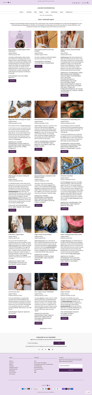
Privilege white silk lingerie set (68, 88)
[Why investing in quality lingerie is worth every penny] (19, 39)
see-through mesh (39, 320)
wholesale (80, 90)
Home (41, 15)
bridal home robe (68, 74)
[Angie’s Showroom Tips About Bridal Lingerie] (72, 39)
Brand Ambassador (38, 367)
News (44, 15)
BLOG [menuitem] (61, 12)
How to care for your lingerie (40, 362)
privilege (24, 146)
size (76, 88)
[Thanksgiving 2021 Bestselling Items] (72, 109)
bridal (62, 74)
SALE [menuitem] (47, 12)
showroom (17, 139)
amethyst (37, 141)
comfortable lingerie (39, 63)
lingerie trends (70, 85)
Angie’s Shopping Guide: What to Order (71, 234)
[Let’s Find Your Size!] (19, 281)
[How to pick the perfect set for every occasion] (46, 39)
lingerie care (11, 77)
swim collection (12, 264)
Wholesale (11, 366)
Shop (21, 12)
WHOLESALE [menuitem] (54, 12)
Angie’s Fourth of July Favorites (43, 234)
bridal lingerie (47, 61)
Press (35, 370)
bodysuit (19, 261)
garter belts (76, 257)
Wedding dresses (65, 57)
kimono (10, 207)
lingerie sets (63, 85)
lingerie (26, 76)
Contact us (11, 362)
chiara (36, 142)
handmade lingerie (12, 76)
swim (25, 262)
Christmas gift (64, 145)
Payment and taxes (13, 369)
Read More (12, 80)
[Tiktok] (10, 2)
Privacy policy (12, 374)
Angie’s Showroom (25, 125)
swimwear (23, 264)
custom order (67, 77)
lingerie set (78, 84)
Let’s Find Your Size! (13, 291)
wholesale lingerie (65, 92)
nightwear (19, 207)
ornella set (37, 202)
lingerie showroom (67, 301)
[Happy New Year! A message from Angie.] (19, 109)
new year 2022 (18, 146)
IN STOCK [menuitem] (29, 12)
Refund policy (12, 370)
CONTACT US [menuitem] (69, 12)
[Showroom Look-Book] (72, 165)
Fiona (62, 312)
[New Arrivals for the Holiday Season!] (46, 109)
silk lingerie (43, 202)
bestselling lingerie (39, 61)
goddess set (26, 143)
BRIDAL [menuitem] (41, 12)
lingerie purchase (73, 146)
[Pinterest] (6, 2)
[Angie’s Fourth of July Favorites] (46, 224)
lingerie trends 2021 (47, 316)
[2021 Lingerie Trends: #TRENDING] (46, 281)
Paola (53, 144)
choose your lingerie (65, 76)
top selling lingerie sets (66, 90)
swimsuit (18, 264)
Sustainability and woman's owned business (43, 364)
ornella (50, 144)
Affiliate (11, 364)
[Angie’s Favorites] (72, 281)
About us (11, 361)
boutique (20, 143)
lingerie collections (52, 245)
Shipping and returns (13, 367)
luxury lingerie (78, 85)
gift (39, 142)
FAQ (35, 361)
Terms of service (12, 372)
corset (62, 77)
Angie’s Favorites (65, 291)
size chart (80, 88)
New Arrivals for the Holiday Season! (44, 119)
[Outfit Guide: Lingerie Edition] (19, 224)
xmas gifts (41, 146)
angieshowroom (64, 72)
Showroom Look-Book (67, 176)
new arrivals (51, 200)
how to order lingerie (66, 82)
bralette (80, 72)
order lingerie (64, 87)
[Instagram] (5, 2)
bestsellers (19, 142)
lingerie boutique (65, 84)
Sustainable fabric (38, 366)
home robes (21, 262)
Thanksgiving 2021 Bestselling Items (70, 119)
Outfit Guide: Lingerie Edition (16, 234)
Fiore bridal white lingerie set (68, 79)
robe (23, 207)
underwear (75, 90)
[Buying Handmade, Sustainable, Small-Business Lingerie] (46, 165)
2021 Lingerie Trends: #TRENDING (44, 291)
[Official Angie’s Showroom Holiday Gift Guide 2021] (19, 165)
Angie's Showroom (49, 392)
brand (71, 257)
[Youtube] (8, 2)
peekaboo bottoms (46, 318)
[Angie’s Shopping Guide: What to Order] (72, 224)
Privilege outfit (71, 87)
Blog (35, 372)
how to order (73, 80)
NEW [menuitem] (35, 12)
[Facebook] (3, 2)
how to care (21, 76)
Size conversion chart (38, 369)
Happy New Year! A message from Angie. (19, 119)
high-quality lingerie (75, 253)
